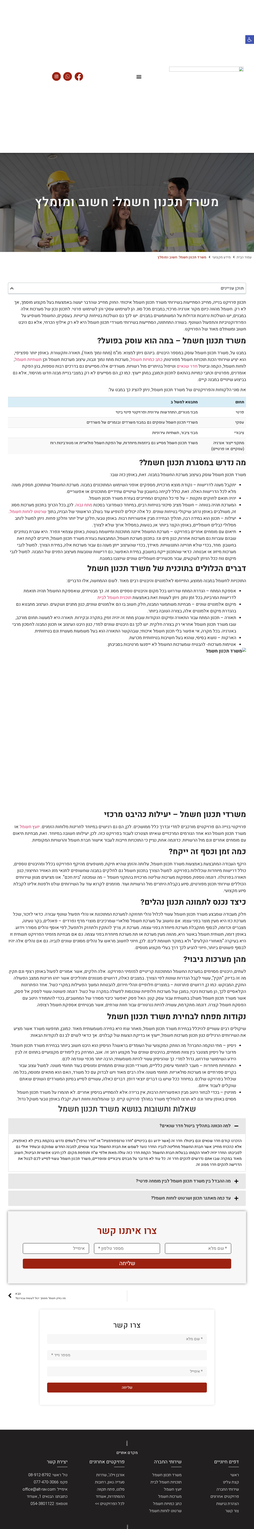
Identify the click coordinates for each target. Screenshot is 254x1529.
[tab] (127, 1126)
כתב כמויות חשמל (146, 359)
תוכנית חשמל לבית (114, 597)
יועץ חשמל (30, 826)
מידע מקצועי (221, 257)
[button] (249, 39)
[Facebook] (78, 76)
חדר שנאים (187, 366)
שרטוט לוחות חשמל (28, 511)
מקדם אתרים (127, 1453)
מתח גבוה (83, 505)
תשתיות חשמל (28, 359)
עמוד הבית (244, 257)
